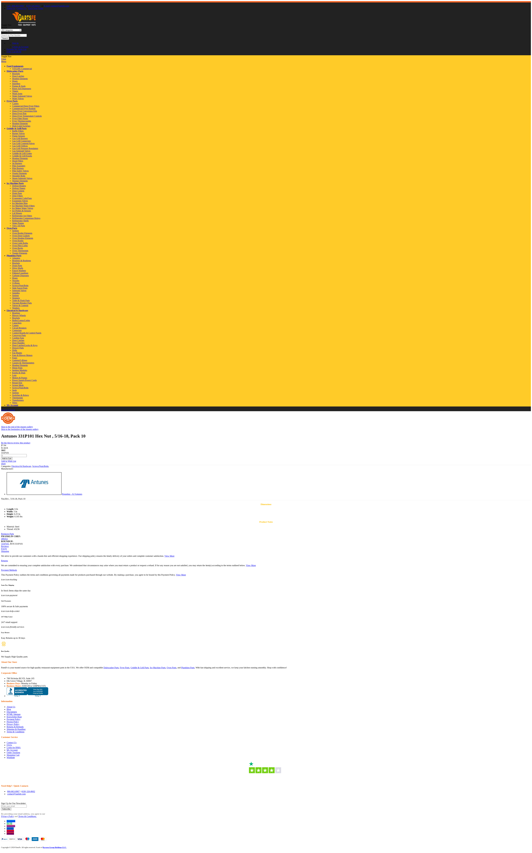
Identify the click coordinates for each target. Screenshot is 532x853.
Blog (9, 709)
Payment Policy (13, 719)
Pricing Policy (13, 722)
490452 (4, 539)
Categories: (6, 466)
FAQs (9, 745)
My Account (12, 405)
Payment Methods (9, 570)
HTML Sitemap (14, 714)
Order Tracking (13, 752)
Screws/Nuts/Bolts (40, 466)
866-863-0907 (13, 791)
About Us (11, 8)
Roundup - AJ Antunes (72, 494)
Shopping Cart (13, 755)
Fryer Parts (12, 101)
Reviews (5, 546)
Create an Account (20, 47)
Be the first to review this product (15, 443)
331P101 (5, 544)
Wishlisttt (11, 757)
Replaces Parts (7, 534)
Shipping (5, 551)
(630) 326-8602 (33, 6)
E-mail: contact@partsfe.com (56, 6)
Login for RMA (14, 747)
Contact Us (21, 8)
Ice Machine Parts (15, 183)
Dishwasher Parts (15, 71)
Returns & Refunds (15, 727)
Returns (4, 561)
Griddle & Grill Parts (17, 128)
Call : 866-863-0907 (15, 6)
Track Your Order (35, 8)
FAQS (4, 549)
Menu (3, 61)
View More (169, 556)
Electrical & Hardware (17, 310)
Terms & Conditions (15, 732)
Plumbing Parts (14, 255)
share (3, 463)
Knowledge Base (14, 717)
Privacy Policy (13, 724)
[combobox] (14, 35)
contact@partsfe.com (16, 794)
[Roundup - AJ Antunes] (34, 494)
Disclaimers (12, 712)
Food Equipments (15, 66)
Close (3, 59)
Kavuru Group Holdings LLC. (54, 847)
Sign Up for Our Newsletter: (13, 803)
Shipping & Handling (16, 729)
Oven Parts (12, 228)
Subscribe (6, 809)
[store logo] (24, 25)
